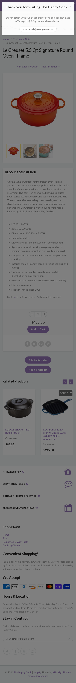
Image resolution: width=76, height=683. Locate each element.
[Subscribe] (52, 29)
